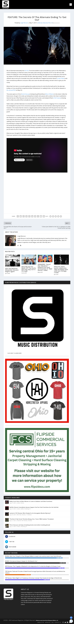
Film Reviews (25, 520)
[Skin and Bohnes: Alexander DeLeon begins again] (12, 260)
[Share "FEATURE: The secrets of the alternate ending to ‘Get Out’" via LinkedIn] (32, 216)
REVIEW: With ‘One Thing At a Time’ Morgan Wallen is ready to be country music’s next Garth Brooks (33, 556)
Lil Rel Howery (57, 98)
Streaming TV (27, 509)
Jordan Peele (60, 78)
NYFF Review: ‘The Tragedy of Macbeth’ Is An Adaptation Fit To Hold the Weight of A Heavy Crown (32, 566)
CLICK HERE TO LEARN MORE (14, 353)
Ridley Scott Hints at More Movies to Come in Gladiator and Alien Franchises (30, 501)
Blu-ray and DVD (11, 90)
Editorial (40, 23)
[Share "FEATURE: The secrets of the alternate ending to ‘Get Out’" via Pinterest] (29, 216)
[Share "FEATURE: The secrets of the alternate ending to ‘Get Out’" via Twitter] (20, 216)
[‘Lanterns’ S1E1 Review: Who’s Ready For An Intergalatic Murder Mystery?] (7, 514)
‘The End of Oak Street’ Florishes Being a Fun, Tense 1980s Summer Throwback (31, 519)
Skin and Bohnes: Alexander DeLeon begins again (11, 270)
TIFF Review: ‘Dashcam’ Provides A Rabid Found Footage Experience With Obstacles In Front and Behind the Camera (35, 572)
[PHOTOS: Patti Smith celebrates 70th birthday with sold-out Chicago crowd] (61, 260)
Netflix (22, 509)
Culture (18, 503)
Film (49, 23)
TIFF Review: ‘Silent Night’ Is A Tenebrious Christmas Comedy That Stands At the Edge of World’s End (33, 578)
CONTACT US (58, 622)
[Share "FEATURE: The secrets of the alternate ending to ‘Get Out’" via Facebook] (17, 216)
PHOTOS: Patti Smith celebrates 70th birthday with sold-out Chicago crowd (61, 269)
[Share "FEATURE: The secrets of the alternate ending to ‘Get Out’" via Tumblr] (26, 216)
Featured (45, 23)
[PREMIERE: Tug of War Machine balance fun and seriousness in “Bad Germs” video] (45, 258)
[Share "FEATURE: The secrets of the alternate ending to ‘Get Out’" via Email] (40, 216)
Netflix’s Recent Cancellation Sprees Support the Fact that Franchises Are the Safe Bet (34, 507)
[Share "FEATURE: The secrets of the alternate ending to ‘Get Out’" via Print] (43, 216)
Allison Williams (49, 94)
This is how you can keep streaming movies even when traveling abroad (29, 525)
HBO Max (19, 514)
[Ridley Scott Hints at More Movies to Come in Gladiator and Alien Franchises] (7, 502)
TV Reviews (29, 514)
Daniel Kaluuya (25, 94)
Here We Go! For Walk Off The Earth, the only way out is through (28, 269)
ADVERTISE (47, 622)
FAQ (52, 622)
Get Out (27, 70)
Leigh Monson (24, 23)
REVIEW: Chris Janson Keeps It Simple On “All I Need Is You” (21, 561)
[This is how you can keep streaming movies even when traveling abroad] (7, 526)
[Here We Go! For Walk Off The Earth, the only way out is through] (28, 260)
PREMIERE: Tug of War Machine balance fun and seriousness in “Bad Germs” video (45, 267)
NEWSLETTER (40, 622)
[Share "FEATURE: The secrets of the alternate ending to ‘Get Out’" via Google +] (23, 216)
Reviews (24, 514)
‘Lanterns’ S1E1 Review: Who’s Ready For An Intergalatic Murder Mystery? (30, 513)
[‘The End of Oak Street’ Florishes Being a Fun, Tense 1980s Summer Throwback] (7, 520)
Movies (22, 503)
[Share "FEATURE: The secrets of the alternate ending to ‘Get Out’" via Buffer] (35, 216)
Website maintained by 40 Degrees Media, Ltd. (47, 620)
